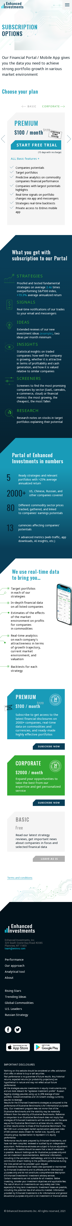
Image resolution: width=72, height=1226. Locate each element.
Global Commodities (19, 1002)
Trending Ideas (15, 996)
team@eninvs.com (15, 948)
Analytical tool (15, 971)
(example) (46, 333)
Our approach (14, 965)
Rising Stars (13, 990)
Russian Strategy (16, 1014)
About (9, 977)
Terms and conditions (19, 877)
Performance (14, 959)
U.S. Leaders (13, 1008)
